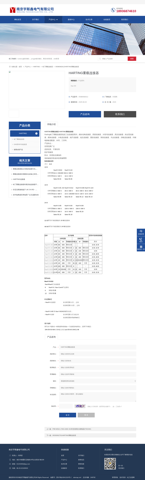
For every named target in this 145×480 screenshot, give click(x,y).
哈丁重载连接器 (47, 66)
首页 (20, 66)
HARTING (36, 66)
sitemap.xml (77, 477)
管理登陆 (115, 477)
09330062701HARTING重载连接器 (64, 435)
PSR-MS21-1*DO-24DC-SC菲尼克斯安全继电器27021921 (72, 429)
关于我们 (35, 19)
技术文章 (89, 19)
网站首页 (17, 19)
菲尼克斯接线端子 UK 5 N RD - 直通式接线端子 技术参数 (26, 189)
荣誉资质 (81, 464)
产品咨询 (85, 114)
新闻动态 (81, 460)
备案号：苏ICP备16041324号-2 (60, 477)
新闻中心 (71, 19)
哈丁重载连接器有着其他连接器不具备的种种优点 (26, 184)
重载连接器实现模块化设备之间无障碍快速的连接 (26, 174)
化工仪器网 (130, 477)
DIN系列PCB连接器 (20, 144)
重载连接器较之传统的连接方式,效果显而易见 (26, 169)
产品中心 (52, 19)
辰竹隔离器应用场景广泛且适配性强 (26, 195)
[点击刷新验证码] (80, 406)
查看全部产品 (18, 149)
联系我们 (124, 19)
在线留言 (106, 19)
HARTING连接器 (19, 179)
